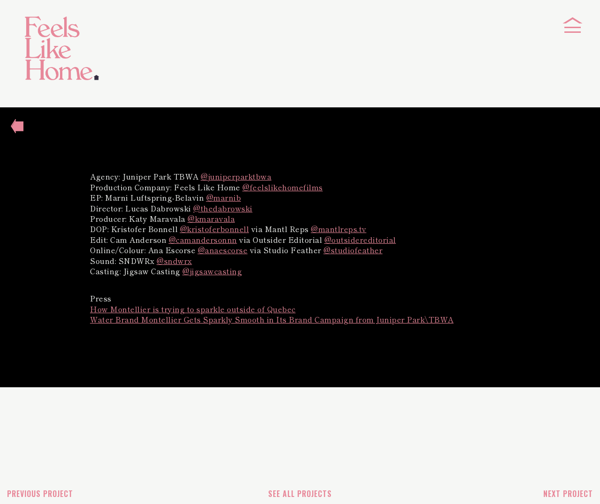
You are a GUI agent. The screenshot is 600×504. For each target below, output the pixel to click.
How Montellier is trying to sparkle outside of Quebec (193, 309)
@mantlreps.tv (339, 228)
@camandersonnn (203, 239)
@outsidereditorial (360, 239)
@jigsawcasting (212, 271)
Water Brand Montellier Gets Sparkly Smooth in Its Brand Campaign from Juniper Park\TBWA (272, 319)
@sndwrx (174, 260)
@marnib (223, 197)
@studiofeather (352, 250)
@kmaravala (211, 218)
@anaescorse (223, 250)
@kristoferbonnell (214, 228)
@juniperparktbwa (236, 176)
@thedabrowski (223, 208)
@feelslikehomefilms (282, 187)
